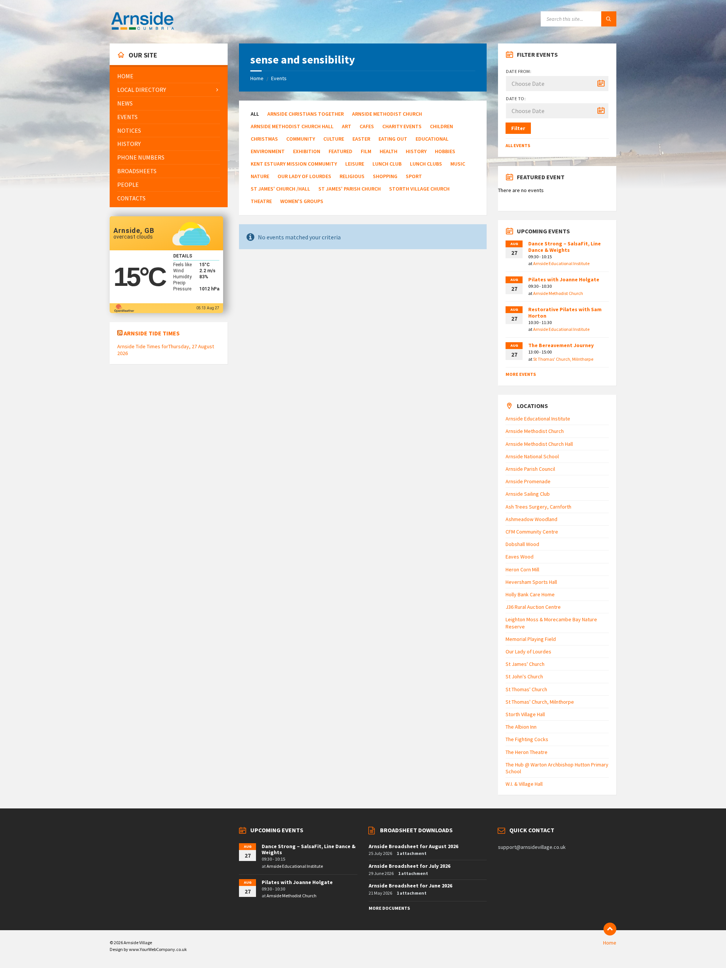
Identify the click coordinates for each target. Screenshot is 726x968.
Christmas (264, 138)
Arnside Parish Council (530, 468)
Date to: (516, 98)
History (416, 151)
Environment (268, 151)
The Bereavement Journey (561, 345)
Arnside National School (532, 456)
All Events (518, 145)
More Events (521, 374)
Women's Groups (301, 201)
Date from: (518, 71)
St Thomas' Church (526, 689)
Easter (361, 138)
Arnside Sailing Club (528, 493)
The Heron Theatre (527, 752)
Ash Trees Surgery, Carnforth (538, 506)
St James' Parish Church (349, 188)
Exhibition (306, 151)
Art (346, 126)
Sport (414, 176)
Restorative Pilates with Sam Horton (565, 312)
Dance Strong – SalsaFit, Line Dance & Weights (564, 246)
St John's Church (524, 676)
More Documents (389, 908)
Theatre (261, 201)
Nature (260, 176)
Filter (518, 128)
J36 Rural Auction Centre (533, 606)
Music (457, 163)
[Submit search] (608, 18)
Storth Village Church (419, 188)
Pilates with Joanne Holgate (563, 279)
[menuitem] (168, 76)
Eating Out (393, 138)
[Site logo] (142, 29)
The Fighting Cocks (527, 739)
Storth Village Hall (525, 714)
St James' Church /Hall (280, 188)
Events (279, 78)
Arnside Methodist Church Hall (292, 126)
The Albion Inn (521, 726)
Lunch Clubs (426, 163)
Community (300, 138)
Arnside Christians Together (305, 113)
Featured (340, 151)
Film (366, 151)
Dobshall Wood (522, 544)
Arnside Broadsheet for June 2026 (410, 885)
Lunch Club (387, 163)
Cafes (367, 126)
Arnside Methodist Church (387, 113)
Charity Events (402, 126)
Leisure (354, 163)
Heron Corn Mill (522, 569)
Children (441, 126)
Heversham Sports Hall (531, 582)
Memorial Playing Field (531, 639)
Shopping (385, 176)
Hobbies (445, 151)
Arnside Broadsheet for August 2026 (413, 846)
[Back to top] (609, 929)
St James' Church (525, 664)
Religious (352, 176)
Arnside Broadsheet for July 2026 (409, 866)
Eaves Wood (520, 556)
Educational (432, 138)
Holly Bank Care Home (530, 594)
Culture (333, 138)
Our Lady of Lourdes (304, 176)
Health (388, 151)
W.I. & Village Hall (524, 783)
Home (257, 78)
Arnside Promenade (528, 481)
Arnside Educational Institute (561, 263)
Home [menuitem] (609, 942)
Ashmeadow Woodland (531, 519)
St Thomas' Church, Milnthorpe (563, 359)
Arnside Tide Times (152, 333)
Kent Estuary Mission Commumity (294, 163)
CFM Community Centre (532, 531)
